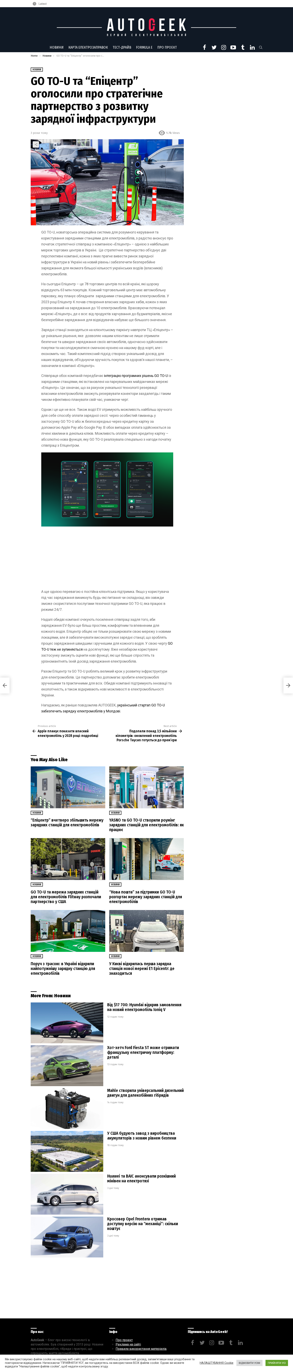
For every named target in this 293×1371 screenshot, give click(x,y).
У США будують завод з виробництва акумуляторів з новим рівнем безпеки (141, 1136)
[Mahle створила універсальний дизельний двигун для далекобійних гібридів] (67, 1108)
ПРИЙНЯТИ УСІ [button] (277, 1362)
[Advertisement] (107, 559)
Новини (57, 47)
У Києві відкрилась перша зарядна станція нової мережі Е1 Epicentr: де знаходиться (141, 968)
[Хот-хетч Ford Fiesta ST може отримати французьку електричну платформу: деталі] (67, 1065)
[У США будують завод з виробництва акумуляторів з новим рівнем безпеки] (67, 1151)
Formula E (144, 47)
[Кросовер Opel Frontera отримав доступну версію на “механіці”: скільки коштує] (67, 1237)
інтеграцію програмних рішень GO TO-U (136, 376)
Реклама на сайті (128, 1344)
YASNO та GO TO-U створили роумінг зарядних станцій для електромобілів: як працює (146, 825)
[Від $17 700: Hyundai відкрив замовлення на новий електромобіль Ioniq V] (67, 1022)
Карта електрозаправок (88, 47)
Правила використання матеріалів (141, 1349)
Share (36, 144)
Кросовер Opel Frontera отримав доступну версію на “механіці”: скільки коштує (142, 1223)
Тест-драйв (122, 47)
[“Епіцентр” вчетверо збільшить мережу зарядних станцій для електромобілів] (68, 787)
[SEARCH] (260, 47)
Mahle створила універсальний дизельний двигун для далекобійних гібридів (145, 1093)
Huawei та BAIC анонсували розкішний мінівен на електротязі (141, 1179)
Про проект (167, 47)
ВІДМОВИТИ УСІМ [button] (249, 1362)
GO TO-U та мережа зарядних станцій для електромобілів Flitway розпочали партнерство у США (66, 896)
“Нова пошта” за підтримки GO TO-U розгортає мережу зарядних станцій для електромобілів (145, 896)
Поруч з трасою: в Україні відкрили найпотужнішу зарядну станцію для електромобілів (63, 968)
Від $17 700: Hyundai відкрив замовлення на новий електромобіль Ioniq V (144, 1007)
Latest (42, 3)
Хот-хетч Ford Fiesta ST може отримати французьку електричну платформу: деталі (143, 1052)
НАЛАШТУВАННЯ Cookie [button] (216, 1363)
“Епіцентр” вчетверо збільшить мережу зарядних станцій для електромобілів (67, 823)
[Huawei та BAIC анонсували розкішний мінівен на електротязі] (67, 1194)
